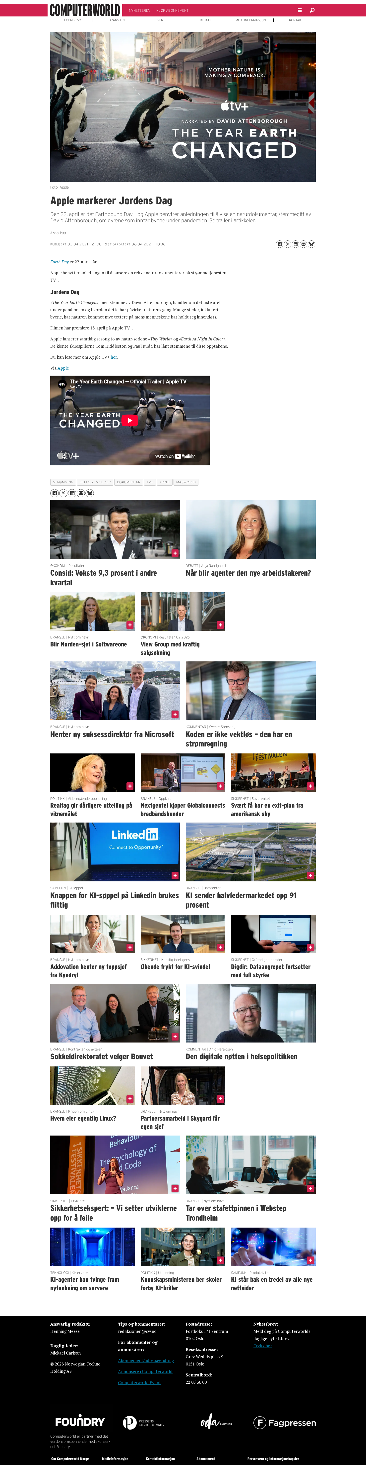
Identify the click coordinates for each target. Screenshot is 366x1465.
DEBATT (205, 20)
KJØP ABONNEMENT (172, 10)
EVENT (160, 20)
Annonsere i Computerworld (145, 1371)
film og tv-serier (95, 482)
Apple (63, 368)
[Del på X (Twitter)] (287, 244)
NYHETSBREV (139, 10)
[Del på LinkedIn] (295, 244)
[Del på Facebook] (279, 244)
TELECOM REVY (70, 20)
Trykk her (262, 1346)
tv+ (149, 482)
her (114, 357)
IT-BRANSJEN (115, 20)
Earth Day (59, 262)
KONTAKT (296, 20)
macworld (186, 482)
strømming (63, 482)
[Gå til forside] (85, 10)
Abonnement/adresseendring (146, 1360)
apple (164, 482)
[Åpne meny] (299, 10)
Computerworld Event (139, 1382)
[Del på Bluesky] (311, 244)
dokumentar (128, 482)
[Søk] (312, 10)
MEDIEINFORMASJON (251, 20)
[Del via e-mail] (303, 244)
